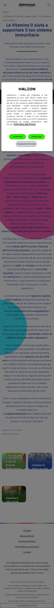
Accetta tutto (36, 136)
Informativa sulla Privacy (24, 124)
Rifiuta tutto (17, 136)
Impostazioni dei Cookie (26, 144)
